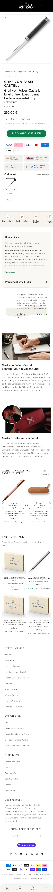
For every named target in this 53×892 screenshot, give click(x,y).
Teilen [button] (9, 200)
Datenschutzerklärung (42, 875)
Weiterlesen (10, 272)
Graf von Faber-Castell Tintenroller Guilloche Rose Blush (14, 513)
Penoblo (12, 875)
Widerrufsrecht (11, 695)
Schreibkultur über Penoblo (17, 746)
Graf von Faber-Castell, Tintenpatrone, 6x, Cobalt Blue (14, 579)
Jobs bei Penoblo (12, 666)
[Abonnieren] (40, 836)
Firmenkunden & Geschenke (17, 678)
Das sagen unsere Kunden (16, 740)
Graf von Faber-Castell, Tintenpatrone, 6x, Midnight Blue (38, 622)
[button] (5, 6)
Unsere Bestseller (13, 762)
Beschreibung (12, 237)
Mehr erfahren (10, 76)
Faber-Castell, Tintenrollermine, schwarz (39, 578)
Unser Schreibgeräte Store (17, 734)
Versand (18, 123)
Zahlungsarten (11, 690)
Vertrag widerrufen (13, 707)
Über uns (9, 723)
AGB (29, 875)
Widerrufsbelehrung (21, 878)
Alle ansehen (46, 472)
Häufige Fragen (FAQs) (15, 672)
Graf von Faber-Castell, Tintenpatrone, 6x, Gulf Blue (14, 621)
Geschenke (10, 785)
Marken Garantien (13, 701)
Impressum (21, 875)
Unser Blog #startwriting (16, 729)
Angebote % (10, 773)
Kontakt (8, 655)
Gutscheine (10, 791)
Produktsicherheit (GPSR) (19, 282)
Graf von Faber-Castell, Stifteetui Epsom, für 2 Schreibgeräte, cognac (39, 513)
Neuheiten (9, 767)
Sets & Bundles (11, 779)
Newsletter (10, 661)
